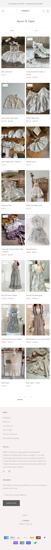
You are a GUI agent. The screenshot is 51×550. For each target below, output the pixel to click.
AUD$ (24, 515)
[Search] (44, 11)
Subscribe (11, 503)
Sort (37, 30)
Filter (12, 30)
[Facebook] (4, 471)
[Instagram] (9, 471)
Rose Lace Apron (6, 72)
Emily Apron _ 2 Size (33, 383)
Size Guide (7, 430)
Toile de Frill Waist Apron (34, 295)
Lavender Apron (31, 249)
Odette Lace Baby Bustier (34, 205)
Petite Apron (5, 383)
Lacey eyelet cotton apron (9, 118)
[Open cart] (48, 11)
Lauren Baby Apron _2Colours (11, 162)
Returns (6, 422)
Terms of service (10, 434)
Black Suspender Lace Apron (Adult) (38, 339)
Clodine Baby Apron (32, 118)
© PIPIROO (25, 521)
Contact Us (8, 426)
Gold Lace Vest (6, 205)
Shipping (6, 417)
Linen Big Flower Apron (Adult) (11, 339)
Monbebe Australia (11, 438)
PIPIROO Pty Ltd (25, 524)
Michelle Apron (31, 162)
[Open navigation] (3, 11)
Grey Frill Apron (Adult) (9, 295)
